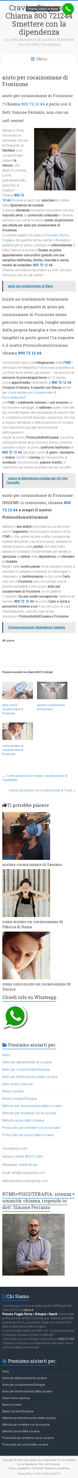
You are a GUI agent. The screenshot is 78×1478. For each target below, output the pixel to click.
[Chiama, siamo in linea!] (68, 9)
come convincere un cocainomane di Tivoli (42, 790)
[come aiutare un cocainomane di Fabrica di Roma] (26, 871)
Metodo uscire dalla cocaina (23, 1120)
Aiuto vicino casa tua (17, 1084)
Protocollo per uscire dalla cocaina (27, 1135)
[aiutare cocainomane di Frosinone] (52, 690)
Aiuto (6, 1055)
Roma (64, 235)
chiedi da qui (28, 1165)
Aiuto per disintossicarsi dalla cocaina (29, 1077)
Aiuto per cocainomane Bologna (26, 1069)
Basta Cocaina (13, 1091)
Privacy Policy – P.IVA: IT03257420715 (39, 1473)
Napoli (53, 1314)
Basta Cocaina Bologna (19, 1099)
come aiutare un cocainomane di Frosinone (13, 750)
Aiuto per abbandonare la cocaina (27, 1062)
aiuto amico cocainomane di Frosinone (12, 709)
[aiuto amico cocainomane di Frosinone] (17, 690)
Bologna (62, 240)
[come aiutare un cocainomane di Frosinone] (17, 731)
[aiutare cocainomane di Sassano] (26, 814)
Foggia (7, 240)
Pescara (52, 235)
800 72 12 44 (33, 103)
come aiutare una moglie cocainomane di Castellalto (34, 778)
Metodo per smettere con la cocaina (29, 1113)
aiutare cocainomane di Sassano (32, 864)
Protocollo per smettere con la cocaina (31, 1128)
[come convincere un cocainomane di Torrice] (26, 934)
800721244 (33, 1157)
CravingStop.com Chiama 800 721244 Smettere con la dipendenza (39, 19)
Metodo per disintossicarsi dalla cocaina (31, 1106)
